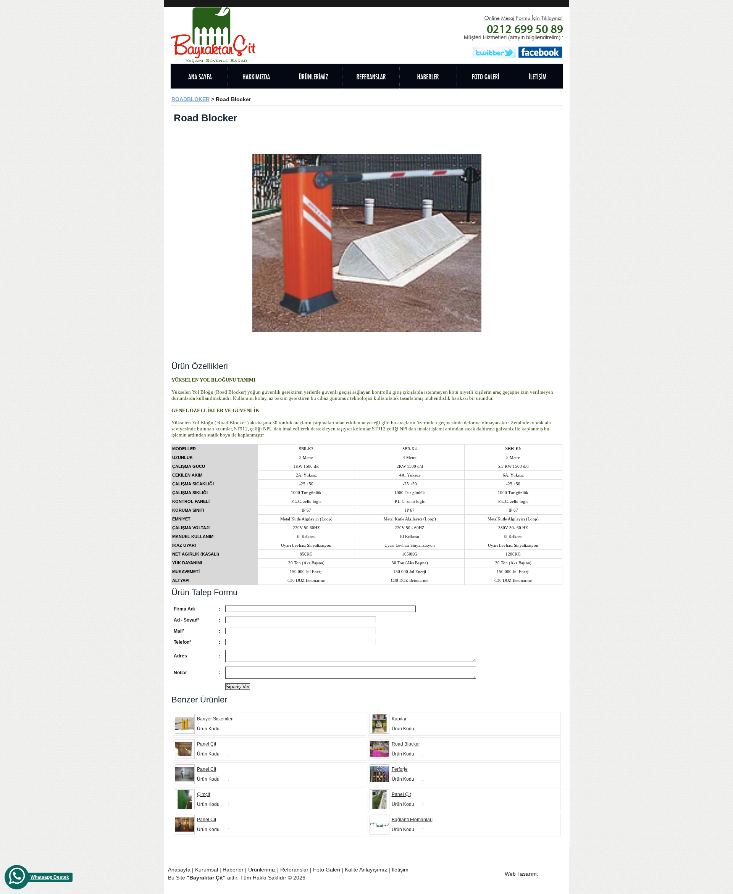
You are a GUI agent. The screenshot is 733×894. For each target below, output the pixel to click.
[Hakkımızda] (256, 76)
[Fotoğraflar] (485, 76)
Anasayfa (179, 870)
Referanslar (294, 870)
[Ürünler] (313, 76)
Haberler (233, 870)
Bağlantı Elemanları (412, 819)
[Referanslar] (370, 76)
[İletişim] (538, 76)
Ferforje (400, 769)
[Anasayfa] (199, 76)
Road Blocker (406, 744)
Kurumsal (206, 870)
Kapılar (399, 719)
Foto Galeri (326, 870)
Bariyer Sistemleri (215, 719)
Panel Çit (206, 744)
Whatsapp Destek (50, 877)
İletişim (400, 870)
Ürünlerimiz (262, 870)
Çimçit (203, 794)
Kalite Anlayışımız (366, 870)
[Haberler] (428, 76)
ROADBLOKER (190, 99)
